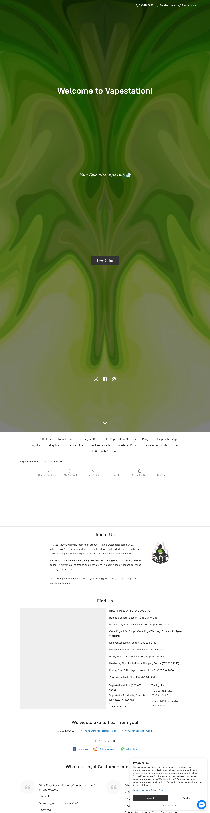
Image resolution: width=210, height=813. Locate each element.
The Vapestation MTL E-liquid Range (127, 439)
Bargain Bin (90, 439)
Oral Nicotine (74, 445)
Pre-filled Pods (127, 445)
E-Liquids (53, 445)
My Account (70, 475)
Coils (177, 445)
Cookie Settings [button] (168, 805)
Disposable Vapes (168, 439)
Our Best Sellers (40, 439)
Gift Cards (162, 475)
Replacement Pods (155, 445)
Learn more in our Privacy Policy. (149, 790)
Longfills (34, 445)
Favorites (116, 475)
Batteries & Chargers (105, 451)
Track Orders (93, 475)
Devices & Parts (100, 445)
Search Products (47, 475)
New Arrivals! (66, 439)
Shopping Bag (139, 475)
